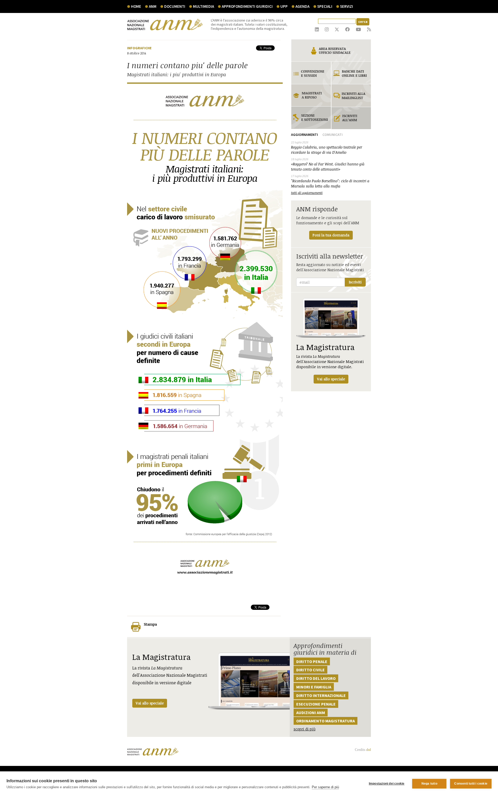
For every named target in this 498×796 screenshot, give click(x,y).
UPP (284, 6)
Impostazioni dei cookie (387, 783)
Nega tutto (429, 783)
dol (368, 750)
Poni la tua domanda (331, 235)
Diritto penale (311, 661)
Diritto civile (310, 669)
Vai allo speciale (150, 703)
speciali (324, 6)
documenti (174, 6)
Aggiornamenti (304, 134)
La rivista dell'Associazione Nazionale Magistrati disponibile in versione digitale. (330, 361)
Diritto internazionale (321, 695)
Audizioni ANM (310, 712)
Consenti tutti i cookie (470, 783)
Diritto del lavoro (316, 678)
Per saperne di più (325, 787)
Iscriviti (355, 282)
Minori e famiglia (313, 686)
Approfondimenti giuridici (247, 6)
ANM (152, 6)
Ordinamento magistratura (325, 720)
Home (136, 6)
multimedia (203, 6)
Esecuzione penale (316, 704)
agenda (302, 6)
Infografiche (139, 48)
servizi (346, 6)
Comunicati (332, 134)
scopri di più (304, 729)
